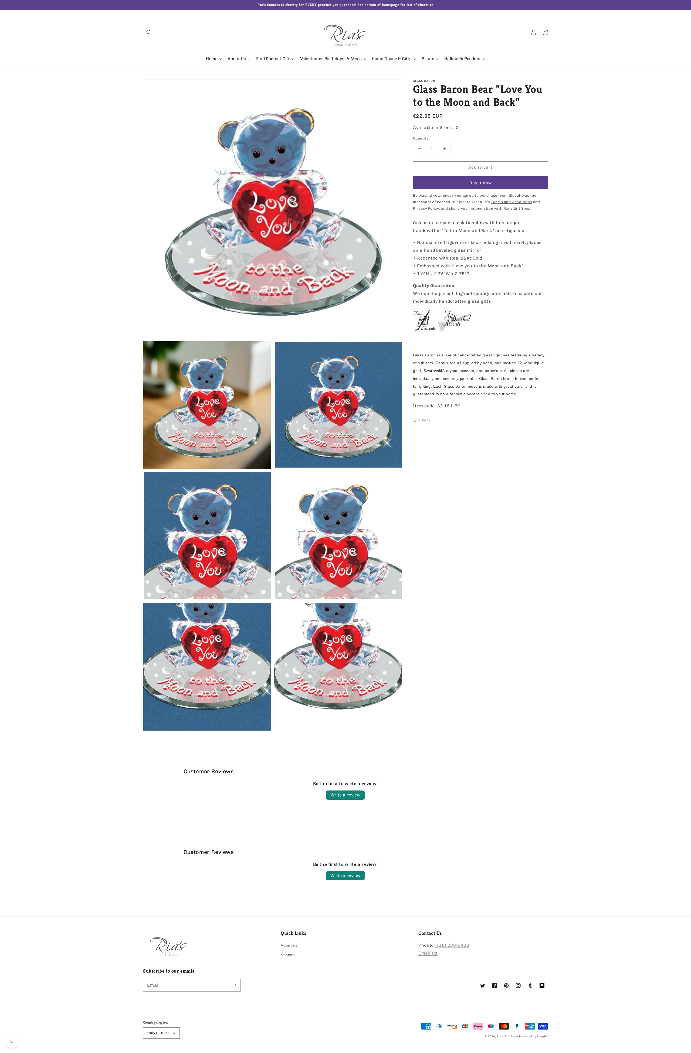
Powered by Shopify (533, 1036)
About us (289, 945)
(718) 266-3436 (452, 945)
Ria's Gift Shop (507, 1036)
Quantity (420, 138)
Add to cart (480, 167)
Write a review (345, 795)
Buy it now (480, 182)
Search (288, 955)
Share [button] (425, 420)
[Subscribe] (234, 985)
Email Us (428, 953)
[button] (149, 32)
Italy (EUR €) (158, 1033)
